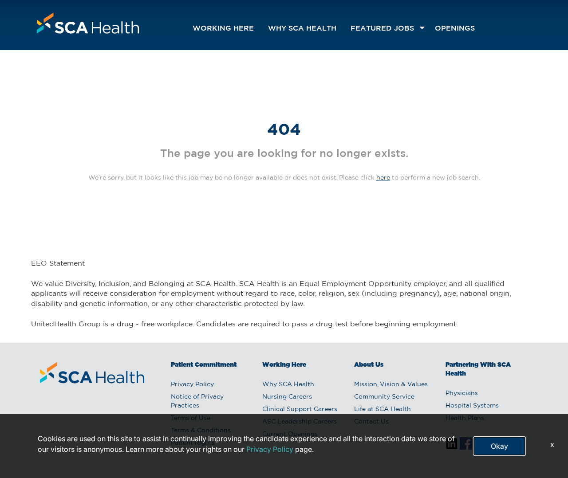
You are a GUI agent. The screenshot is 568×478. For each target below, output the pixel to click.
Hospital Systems (472, 406)
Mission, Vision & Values (391, 384)
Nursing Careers (287, 397)
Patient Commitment (204, 365)
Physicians (462, 393)
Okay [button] (499, 446)
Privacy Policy (192, 384)
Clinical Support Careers (299, 409)
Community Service (384, 397)
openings (455, 28)
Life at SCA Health (382, 409)
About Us (368, 365)
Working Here (223, 28)
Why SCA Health (302, 28)
